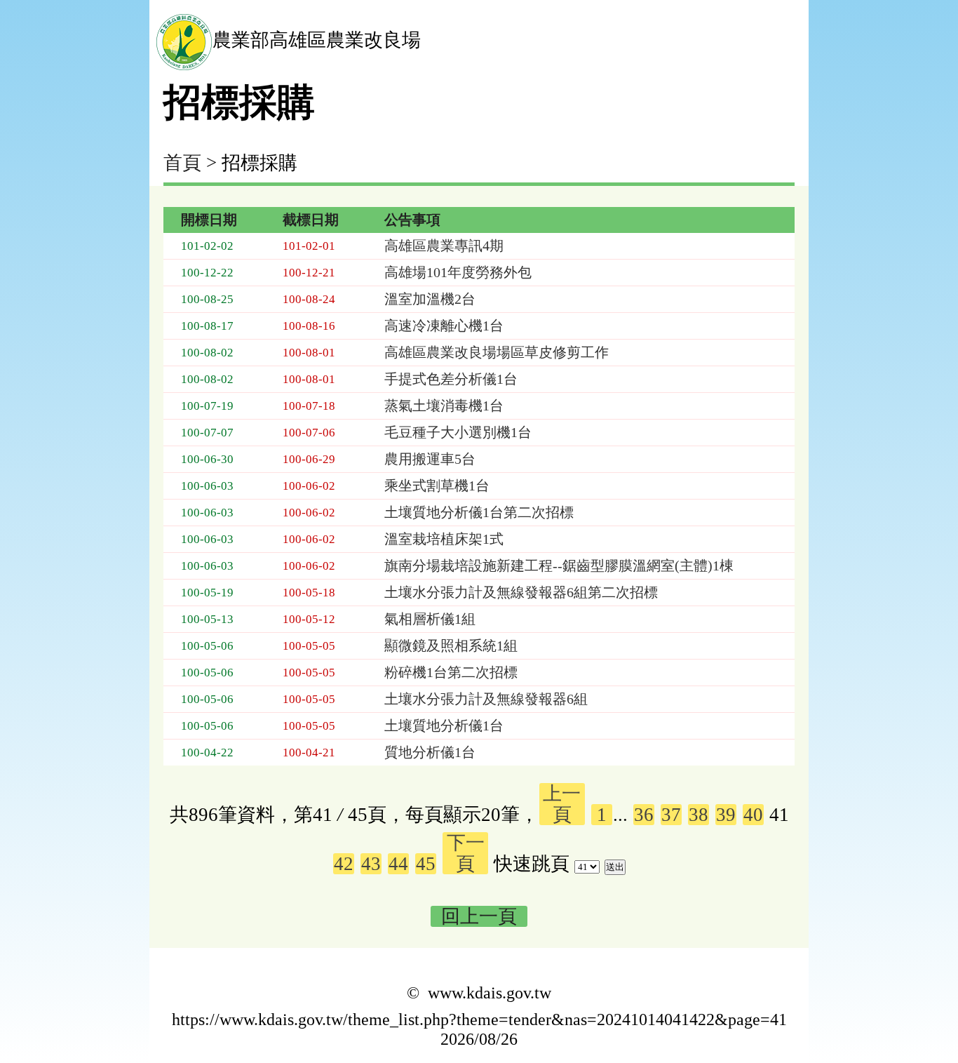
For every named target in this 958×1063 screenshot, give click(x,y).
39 (726, 814)
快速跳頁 (531, 863)
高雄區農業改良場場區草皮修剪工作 (496, 352)
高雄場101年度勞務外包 (458, 272)
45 (426, 863)
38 (698, 814)
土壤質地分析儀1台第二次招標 (479, 512)
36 (644, 814)
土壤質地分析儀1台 (444, 725)
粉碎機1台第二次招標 (451, 672)
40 (753, 814)
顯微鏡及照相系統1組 (451, 645)
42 (343, 863)
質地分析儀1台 (429, 752)
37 (671, 814)
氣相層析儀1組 (429, 619)
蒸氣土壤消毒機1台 (444, 405)
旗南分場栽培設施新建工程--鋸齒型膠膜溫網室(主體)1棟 (559, 565)
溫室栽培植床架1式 (444, 539)
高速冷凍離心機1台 (444, 325)
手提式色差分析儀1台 (451, 379)
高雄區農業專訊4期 (444, 245)
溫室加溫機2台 (429, 299)
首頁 (182, 162)
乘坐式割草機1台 (437, 485)
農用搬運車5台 (429, 459)
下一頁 (466, 853)
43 (371, 863)
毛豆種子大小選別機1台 (458, 432)
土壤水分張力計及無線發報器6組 (486, 699)
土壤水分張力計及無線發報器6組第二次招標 (521, 592)
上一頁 (562, 804)
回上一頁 (479, 916)
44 (398, 863)
